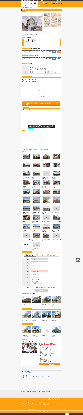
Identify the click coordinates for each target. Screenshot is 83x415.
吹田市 (44, 391)
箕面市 (39, 391)
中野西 (44, 376)
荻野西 (58, 376)
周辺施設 (41, 401)
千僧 (48, 376)
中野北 (46, 376)
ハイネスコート (53, 304)
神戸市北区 (23, 372)
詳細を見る (54, 51)
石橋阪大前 (40, 396)
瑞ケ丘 (50, 376)
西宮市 (26, 372)
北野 (53, 376)
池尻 (30, 376)
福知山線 (31, 69)
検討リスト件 (59, 0)
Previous (22, 23)
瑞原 (51, 376)
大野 (40, 376)
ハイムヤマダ (24, 304)
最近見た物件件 (54, 0)
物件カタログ (23, 404)
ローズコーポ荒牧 (44, 304)
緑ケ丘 (37, 376)
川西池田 (48, 396)
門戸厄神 (45, 396)
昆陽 (33, 376)
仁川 (37, 396)
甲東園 (32, 396)
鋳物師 (55, 376)
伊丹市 (37, 391)
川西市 (30, 372)
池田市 (30, 391)
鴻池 (22, 376)
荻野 (23, 376)
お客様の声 (41, 402)
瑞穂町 (28, 376)
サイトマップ (23, 403)
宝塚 (28, 396)
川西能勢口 (35, 396)
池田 (42, 396)
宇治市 (49, 391)
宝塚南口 (50, 396)
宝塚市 (28, 372)
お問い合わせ (58, 51)
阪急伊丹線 (31, 68)
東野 (60, 376)
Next (41, 23)
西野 (31, 376)
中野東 (39, 376)
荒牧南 (35, 376)
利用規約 (27, 287)
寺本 (25, 376)
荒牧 (26, 376)
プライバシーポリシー (32, 287)
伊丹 (33, 68)
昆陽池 (23, 377)
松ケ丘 (42, 376)
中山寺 (33, 69)
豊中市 (42, 391)
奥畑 (56, 376)
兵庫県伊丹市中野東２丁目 (33, 67)
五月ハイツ (33, 304)
